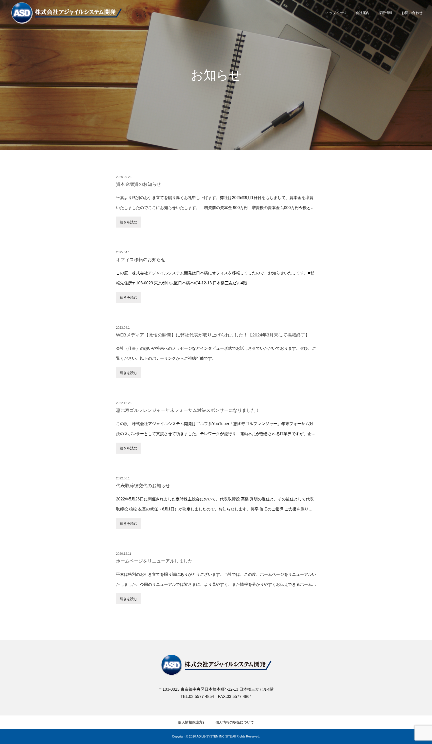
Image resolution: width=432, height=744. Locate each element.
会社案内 (363, 13)
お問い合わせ (412, 13)
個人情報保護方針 (192, 722)
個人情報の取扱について (235, 722)
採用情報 (385, 13)
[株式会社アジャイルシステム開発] (216, 665)
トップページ (336, 13)
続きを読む (128, 222)
